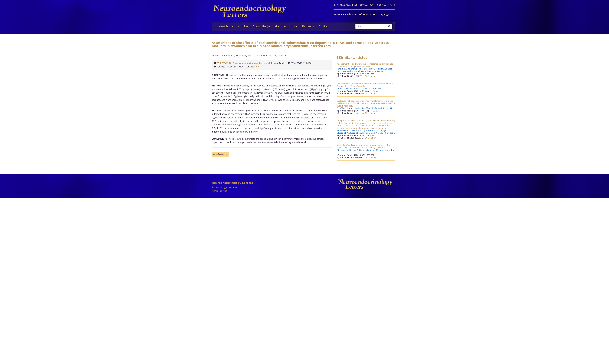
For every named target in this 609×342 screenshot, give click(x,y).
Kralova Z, (366, 88)
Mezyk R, (382, 133)
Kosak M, (374, 150)
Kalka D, (360, 71)
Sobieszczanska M (374, 71)
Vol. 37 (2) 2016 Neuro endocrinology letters (242, 63)
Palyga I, (384, 130)
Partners (308, 26)
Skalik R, (389, 69)
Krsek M (391, 150)
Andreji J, (351, 108)
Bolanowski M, (354, 69)
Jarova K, (341, 88)
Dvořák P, (342, 108)
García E (272, 55)
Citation (254, 66)
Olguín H (282, 55)
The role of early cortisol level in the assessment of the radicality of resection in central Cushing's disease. (363, 146)
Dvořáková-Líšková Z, (372, 108)
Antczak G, (365, 133)
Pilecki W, (380, 69)
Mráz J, (358, 108)
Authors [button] (290, 26)
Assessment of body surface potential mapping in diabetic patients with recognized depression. (365, 65)
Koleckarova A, (353, 88)
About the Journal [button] (265, 26)
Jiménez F (262, 55)
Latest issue (225, 26)
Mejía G (251, 55)
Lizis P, (374, 133)
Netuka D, (354, 150)
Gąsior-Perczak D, (371, 130)
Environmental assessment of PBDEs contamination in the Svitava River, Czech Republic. (365, 84)
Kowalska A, (343, 130)
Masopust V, (343, 150)
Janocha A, (342, 69)
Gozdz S (391, 133)
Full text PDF (221, 154)
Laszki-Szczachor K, (346, 71)
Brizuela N (241, 55)
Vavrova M (376, 88)
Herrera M (229, 55)
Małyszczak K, (369, 69)
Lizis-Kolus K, (355, 130)
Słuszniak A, (343, 133)
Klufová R (388, 108)
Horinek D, (364, 150)
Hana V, (383, 150)
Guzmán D (217, 55)
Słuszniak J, (354, 133)
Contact (324, 26)
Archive (243, 26)
